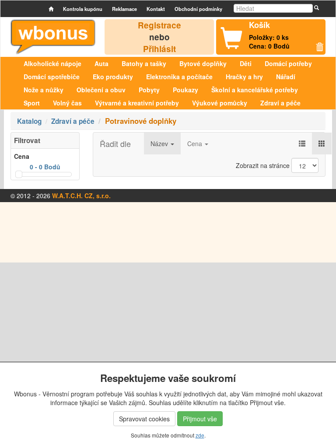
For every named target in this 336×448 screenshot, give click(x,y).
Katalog (29, 121)
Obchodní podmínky (198, 8)
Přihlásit (159, 49)
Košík (259, 25)
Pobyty (149, 89)
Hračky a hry (244, 76)
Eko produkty (113, 76)
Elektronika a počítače (179, 76)
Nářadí (285, 76)
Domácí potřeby (288, 63)
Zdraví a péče (280, 102)
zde (200, 435)
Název (160, 143)
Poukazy (185, 89)
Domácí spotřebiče (52, 76)
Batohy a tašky (144, 63)
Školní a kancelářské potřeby (254, 89)
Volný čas (67, 102)
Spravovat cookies (144, 418)
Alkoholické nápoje (52, 63)
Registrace (159, 25)
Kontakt (156, 8)
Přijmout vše (200, 418)
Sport (32, 102)
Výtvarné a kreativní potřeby (137, 102)
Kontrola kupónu (82, 8)
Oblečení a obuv (101, 89)
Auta (101, 63)
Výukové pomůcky (219, 102)
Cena (195, 143)
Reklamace (124, 8)
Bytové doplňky (203, 63)
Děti (246, 63)
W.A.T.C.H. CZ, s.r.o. (81, 195)
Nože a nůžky (43, 89)
